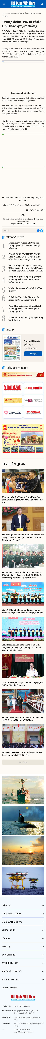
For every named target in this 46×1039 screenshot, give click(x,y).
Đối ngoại (6, 938)
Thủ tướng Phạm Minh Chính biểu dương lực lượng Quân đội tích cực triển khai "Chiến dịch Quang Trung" (23, 537)
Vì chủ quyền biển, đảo (12, 922)
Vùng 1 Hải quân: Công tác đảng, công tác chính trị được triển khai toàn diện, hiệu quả (22, 611)
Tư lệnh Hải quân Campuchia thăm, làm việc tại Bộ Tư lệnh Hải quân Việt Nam (22, 718)
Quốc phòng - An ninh (11, 914)
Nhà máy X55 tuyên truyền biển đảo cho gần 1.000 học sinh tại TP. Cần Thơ (22, 753)
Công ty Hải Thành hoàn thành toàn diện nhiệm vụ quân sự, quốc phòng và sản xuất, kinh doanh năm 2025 (22, 647)
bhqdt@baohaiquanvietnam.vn (23, 223)
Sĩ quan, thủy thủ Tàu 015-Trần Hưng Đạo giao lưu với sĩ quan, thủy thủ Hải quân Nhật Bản (22, 500)
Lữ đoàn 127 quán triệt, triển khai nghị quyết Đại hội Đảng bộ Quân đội (23, 683)
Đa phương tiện (9, 955)
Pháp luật (6, 947)
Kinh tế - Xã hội (8, 930)
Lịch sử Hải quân (9, 988)
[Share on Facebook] (38, 230)
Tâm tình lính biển (10, 963)
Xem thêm (23, 762)
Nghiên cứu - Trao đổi (12, 971)
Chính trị (6, 905)
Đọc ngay (33, 354)
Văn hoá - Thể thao (10, 979)
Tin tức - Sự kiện (8, 13)
